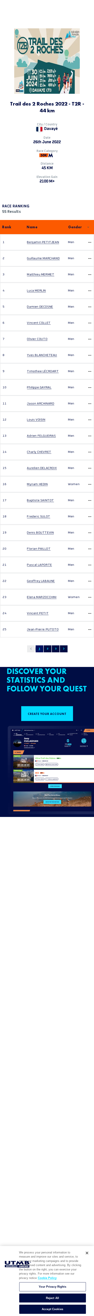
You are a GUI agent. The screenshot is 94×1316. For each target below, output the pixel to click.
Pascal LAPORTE (39, 564)
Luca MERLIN (36, 290)
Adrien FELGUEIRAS (41, 435)
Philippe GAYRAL (39, 387)
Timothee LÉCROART (43, 371)
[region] (47, 1281)
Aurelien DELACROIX (42, 468)
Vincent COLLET (38, 322)
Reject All (52, 1298)
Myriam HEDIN (37, 484)
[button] (31, 648)
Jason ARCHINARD (40, 403)
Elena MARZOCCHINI (41, 597)
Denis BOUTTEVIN (40, 532)
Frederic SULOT (38, 516)
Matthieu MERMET (40, 274)
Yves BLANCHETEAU (42, 355)
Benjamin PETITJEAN (43, 242)
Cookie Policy (47, 1278)
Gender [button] (75, 227)
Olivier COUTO (37, 339)
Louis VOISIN (36, 419)
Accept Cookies (52, 1309)
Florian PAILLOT (38, 548)
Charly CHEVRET (39, 451)
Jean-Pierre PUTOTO (43, 629)
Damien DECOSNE (40, 306)
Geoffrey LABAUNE (41, 581)
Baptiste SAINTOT (40, 500)
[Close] (87, 1253)
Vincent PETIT (38, 613)
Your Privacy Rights (52, 1286)
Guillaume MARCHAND (43, 258)
